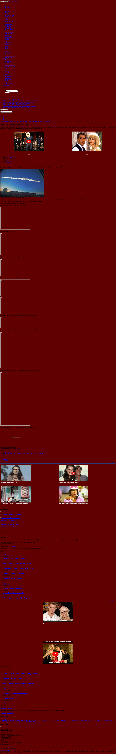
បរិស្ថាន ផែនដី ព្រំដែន (9, 16)
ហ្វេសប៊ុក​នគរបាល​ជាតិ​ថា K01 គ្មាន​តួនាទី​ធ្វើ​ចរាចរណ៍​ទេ (14, 558)
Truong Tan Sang (13, 721)
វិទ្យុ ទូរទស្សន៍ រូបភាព (9, 28)
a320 (34, 721)
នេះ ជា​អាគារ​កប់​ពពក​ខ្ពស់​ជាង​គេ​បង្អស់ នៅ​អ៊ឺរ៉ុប (12, 588)
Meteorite (5, 458)
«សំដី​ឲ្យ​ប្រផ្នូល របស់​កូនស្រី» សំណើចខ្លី (11, 698)
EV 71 (9, 720)
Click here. (13, 94)
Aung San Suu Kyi (82, 720)
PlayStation (88, 720)
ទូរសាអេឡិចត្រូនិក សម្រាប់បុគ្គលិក (7, 713)
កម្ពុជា (6, 4)
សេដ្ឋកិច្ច (6, 13)
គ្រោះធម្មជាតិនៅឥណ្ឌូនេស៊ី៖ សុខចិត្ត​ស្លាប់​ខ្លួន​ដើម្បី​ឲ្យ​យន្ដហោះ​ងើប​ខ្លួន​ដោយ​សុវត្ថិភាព (20, 673)
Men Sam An (104, 720)
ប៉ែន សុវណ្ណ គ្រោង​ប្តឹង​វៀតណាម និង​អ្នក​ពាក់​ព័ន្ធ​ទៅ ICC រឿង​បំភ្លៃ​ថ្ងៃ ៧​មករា (18, 568)
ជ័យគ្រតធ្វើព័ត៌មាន (8, 76)
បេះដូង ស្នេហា (7, 39)
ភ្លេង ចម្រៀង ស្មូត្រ (8, 24)
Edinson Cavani (25, 720)
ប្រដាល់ (6, 46)
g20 (16, 720)
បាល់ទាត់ (7, 44)
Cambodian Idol (29, 721)
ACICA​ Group (7, 721)
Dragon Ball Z (5, 460)
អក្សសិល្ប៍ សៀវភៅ (8, 26)
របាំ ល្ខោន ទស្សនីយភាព (9, 25)
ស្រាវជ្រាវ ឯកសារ (8, 61)
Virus (21, 720)
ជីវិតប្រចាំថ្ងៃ (7, 35)
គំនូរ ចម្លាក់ (7, 22)
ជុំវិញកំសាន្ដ (35, 453)
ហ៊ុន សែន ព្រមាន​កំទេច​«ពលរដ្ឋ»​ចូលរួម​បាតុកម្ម (12, 578)
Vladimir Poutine (6, 455)
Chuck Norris (5, 456)
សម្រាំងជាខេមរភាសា (13, 453)
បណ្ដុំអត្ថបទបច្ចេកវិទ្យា (9, 57)
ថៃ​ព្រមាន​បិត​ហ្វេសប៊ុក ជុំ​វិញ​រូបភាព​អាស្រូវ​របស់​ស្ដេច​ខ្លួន (14, 573)
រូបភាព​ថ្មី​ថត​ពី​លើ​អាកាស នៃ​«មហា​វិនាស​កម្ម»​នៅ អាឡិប (8, 520)
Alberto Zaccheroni (38, 720)
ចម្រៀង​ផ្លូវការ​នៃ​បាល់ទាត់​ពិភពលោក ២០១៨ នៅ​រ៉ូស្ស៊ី (13, 593)
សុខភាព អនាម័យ (8, 37)
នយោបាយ (7, 11)
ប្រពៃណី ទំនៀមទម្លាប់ (9, 30)
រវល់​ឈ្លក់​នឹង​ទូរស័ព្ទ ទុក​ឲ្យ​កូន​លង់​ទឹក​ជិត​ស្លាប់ (12, 678)
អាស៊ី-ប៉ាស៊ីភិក (7, 7)
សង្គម (6, 12)
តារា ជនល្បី (7, 71)
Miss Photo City (93, 720)
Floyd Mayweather (53, 720)
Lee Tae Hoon (18, 721)
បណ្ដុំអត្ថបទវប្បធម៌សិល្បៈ (9, 33)
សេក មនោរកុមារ (10, 157)
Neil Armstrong (99, 720)
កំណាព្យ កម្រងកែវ (8, 79)
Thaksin (58, 720)
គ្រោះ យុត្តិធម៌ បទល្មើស (9, 15)
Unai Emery (12, 720)
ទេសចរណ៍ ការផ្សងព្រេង (9, 73)
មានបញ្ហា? (9, 161)
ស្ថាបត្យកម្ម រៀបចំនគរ (9, 21)
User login (7, 85)
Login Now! (8, 92)
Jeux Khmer (24, 721)
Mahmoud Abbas (31, 720)
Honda (48, 720)
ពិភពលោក (7, 8)
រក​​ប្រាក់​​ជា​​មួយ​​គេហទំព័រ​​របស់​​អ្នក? (6, 708)
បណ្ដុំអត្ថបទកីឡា (8, 51)
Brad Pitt (18, 720)
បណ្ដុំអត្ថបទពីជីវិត (8, 42)
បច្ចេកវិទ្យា (7, 53)
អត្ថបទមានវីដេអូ (20, 453)
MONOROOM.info (67, 539)
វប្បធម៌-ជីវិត (5, 20)
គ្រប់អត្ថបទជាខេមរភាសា (28, 453)
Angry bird (5, 459)
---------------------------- (9, 9)
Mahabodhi (2, 721)
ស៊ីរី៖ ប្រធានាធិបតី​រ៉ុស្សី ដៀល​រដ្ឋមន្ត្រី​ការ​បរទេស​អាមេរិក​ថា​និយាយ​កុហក (10, 514)
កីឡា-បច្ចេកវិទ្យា (5, 43)
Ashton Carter (44, 720)
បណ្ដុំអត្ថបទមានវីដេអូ (9, 69)
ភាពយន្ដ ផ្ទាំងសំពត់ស (9, 29)
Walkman (72, 720)
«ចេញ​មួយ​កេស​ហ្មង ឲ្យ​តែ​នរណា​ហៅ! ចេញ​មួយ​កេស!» (14, 703)
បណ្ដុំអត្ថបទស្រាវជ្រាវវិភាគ (10, 66)
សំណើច (6, 80)
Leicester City (68, 720)
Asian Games (109, 720)
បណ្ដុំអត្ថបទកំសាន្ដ (8, 83)
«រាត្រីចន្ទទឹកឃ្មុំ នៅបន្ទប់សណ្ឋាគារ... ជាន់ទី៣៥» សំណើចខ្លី (15, 693)
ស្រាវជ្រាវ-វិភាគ (5, 58)
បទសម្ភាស (7, 62)
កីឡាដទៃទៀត (7, 48)
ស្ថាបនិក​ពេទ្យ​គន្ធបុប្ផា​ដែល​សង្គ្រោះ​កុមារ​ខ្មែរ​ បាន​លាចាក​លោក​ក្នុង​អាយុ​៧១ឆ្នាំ (18, 683)
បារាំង (6, 6)
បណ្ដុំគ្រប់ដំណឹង (8, 18)
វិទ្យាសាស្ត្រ (7, 54)
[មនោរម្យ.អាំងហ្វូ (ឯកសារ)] (13, 1)
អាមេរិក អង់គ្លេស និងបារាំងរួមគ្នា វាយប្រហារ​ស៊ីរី (7, 526)
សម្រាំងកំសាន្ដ (40, 453)
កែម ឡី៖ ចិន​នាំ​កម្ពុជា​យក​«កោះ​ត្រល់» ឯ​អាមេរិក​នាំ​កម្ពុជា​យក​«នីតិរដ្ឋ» (17, 563)
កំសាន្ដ (4, 70)
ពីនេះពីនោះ (7, 74)
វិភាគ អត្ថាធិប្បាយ (8, 59)
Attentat (3, 720)
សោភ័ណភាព (7, 38)
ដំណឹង (4, 3)
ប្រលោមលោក (7, 78)
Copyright (76, 720)
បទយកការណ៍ (7, 63)
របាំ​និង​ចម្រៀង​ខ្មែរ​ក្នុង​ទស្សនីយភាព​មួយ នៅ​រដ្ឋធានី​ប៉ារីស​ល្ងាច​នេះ (16, 597)
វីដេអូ (4, 67)
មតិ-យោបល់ (6, 162)
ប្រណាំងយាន (7, 47)
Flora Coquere (63, 720)
